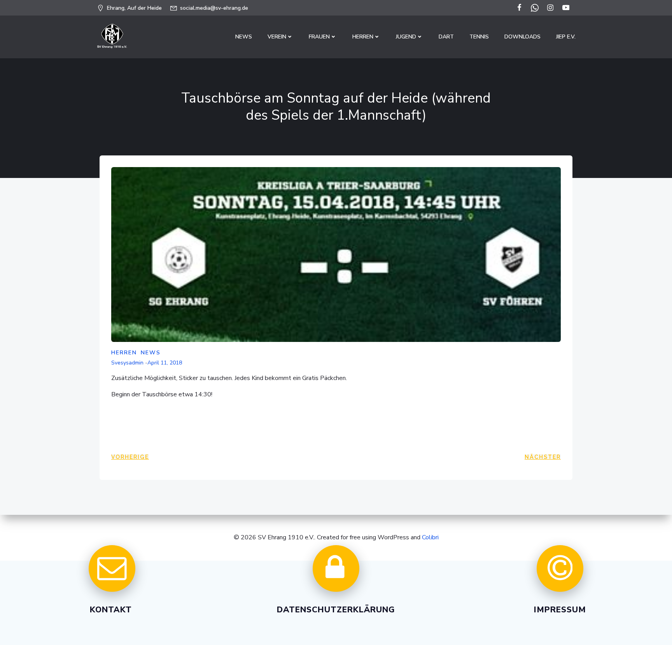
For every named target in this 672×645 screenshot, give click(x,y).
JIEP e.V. (566, 36)
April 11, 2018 (164, 362)
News (243, 36)
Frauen (319, 36)
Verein (277, 36)
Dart (446, 36)
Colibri (430, 537)
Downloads (522, 36)
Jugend (406, 36)
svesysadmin (127, 362)
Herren (362, 36)
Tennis (479, 36)
